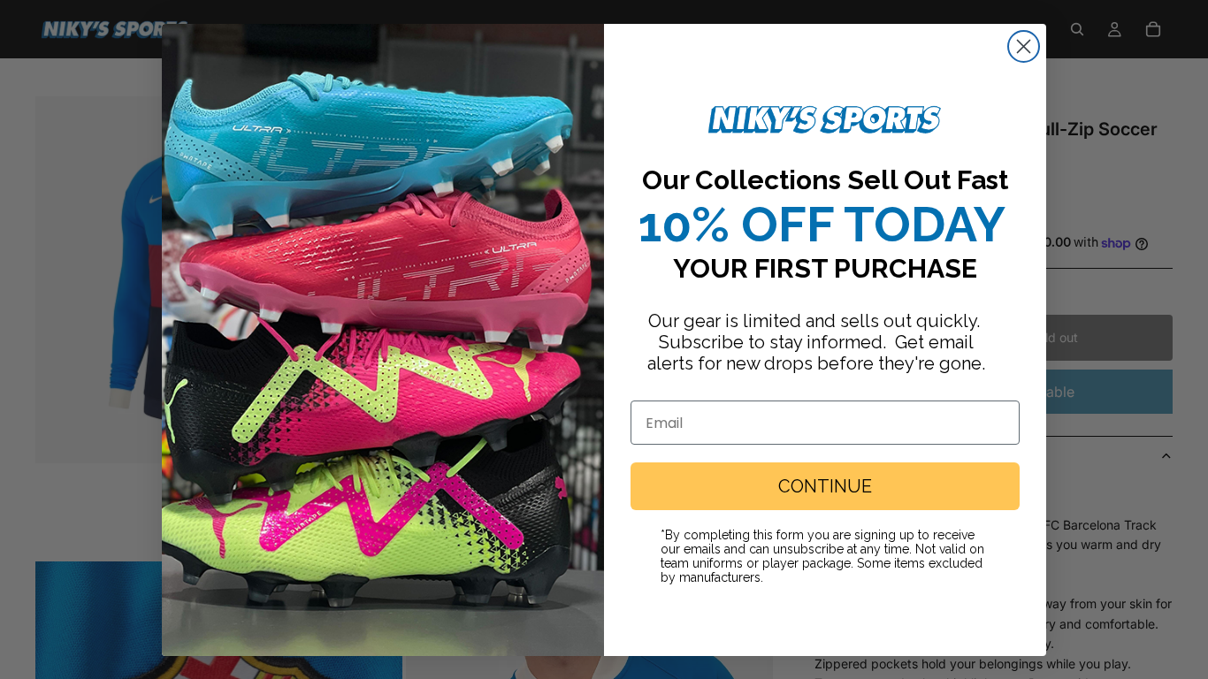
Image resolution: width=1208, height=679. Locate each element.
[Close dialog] (1023, 46)
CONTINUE (825, 486)
